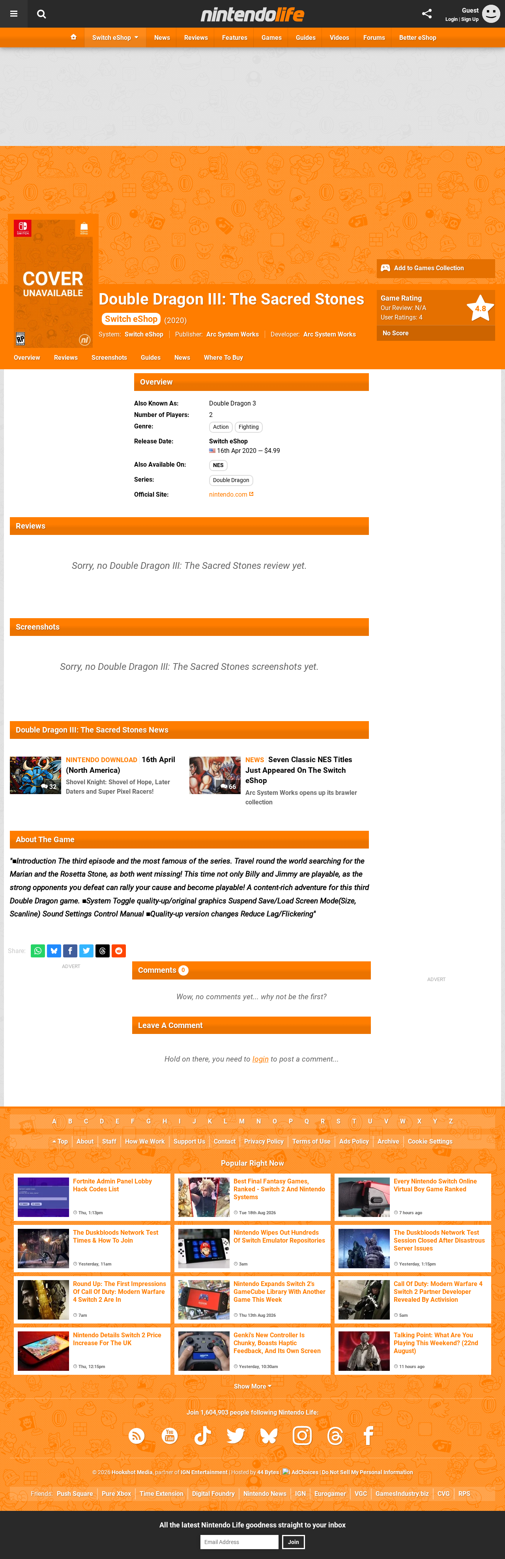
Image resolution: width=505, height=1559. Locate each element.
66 (231, 787)
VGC (361, 1493)
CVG (444, 1493)
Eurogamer (330, 1493)
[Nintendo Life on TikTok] (202, 1437)
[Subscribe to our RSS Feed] (136, 1437)
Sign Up (470, 19)
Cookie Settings (430, 1141)
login (260, 1059)
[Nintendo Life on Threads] (335, 1437)
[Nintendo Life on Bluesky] (269, 1437)
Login (451, 19)
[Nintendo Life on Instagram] (302, 1437)
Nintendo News (264, 1493)
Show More (251, 1386)
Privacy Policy (264, 1141)
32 (52, 787)
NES (218, 465)
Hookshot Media (132, 1472)
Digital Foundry (213, 1493)
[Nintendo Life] (252, 14)
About (85, 1141)
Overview (27, 357)
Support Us (189, 1141)
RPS (464, 1493)
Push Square (75, 1493)
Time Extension (161, 1493)
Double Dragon (231, 480)
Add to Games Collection (428, 268)
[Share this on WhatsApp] (38, 950)
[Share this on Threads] (102, 950)
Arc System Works (232, 334)
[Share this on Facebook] (70, 950)
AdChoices (304, 1472)
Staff (109, 1141)
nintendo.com (229, 494)
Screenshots (109, 357)
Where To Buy (223, 357)
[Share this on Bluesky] (54, 950)
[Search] (41, 14)
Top (62, 1141)
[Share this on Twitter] (86, 950)
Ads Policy (354, 1141)
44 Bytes (268, 1472)
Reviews (66, 357)
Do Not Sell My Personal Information (367, 1472)
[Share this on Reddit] (119, 950)
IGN (300, 1493)
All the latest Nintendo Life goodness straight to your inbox (252, 1525)
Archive (388, 1141)
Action (221, 427)
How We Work (145, 1141)
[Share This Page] (427, 14)
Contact (225, 1141)
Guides (151, 357)
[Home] (73, 37)
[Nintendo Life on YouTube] (169, 1437)
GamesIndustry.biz (402, 1493)
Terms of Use (311, 1141)
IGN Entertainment (204, 1472)
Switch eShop (144, 334)
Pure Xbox (116, 1493)
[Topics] (14, 14)
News (182, 357)
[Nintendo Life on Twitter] (236, 1437)
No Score (396, 333)
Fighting (249, 427)
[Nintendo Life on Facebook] (368, 1437)
